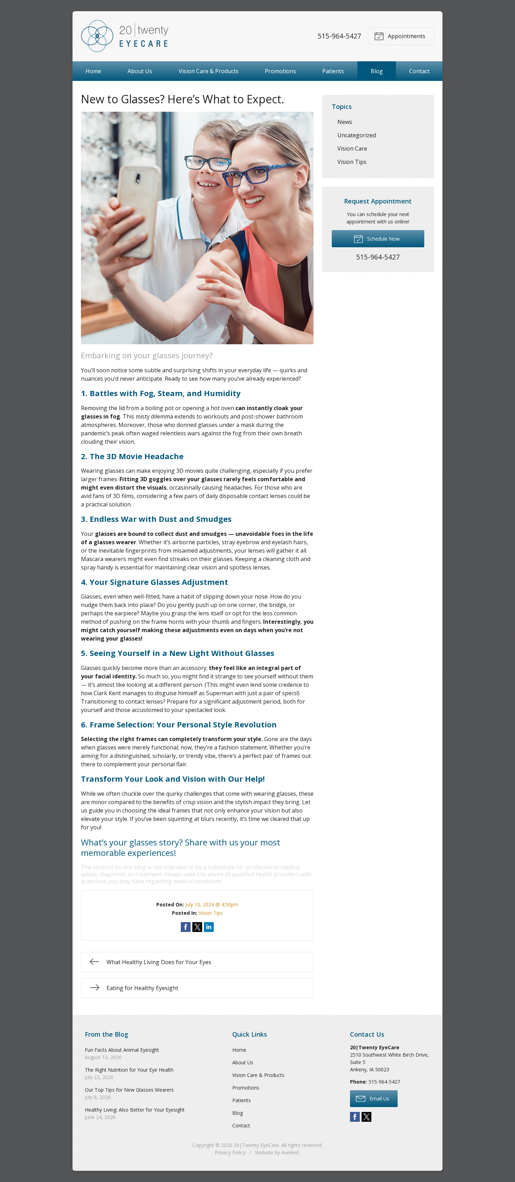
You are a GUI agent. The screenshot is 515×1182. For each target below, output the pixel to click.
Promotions (280, 71)
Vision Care (352, 148)
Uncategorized (356, 135)
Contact (419, 71)
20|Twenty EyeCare (256, 1145)
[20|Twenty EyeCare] (125, 36)
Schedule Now (383, 238)
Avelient (290, 1152)
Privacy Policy (230, 1152)
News (344, 122)
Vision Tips (211, 913)
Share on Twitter (197, 927)
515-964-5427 (339, 36)
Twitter (366, 1117)
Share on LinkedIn (209, 927)
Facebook (355, 1117)
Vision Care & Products (209, 71)
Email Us (378, 1098)
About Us (140, 71)
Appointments (405, 36)
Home (93, 71)
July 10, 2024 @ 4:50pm (211, 904)
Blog (377, 71)
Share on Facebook (186, 927)
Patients (333, 71)
